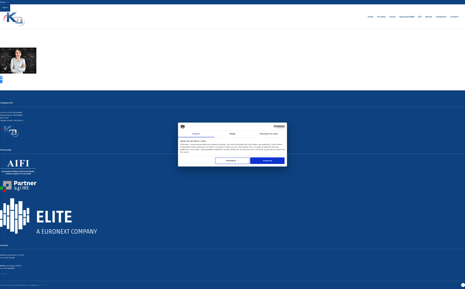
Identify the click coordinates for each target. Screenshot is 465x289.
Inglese (5, 7)
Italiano (3, 2)
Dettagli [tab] (232, 134)
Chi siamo (381, 16)
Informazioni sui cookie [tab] (269, 134)
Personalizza (231, 160)
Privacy (43, 285)
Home (370, 16)
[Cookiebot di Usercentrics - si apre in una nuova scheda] (274, 126)
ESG (420, 16)
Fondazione (441, 16)
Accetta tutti (267, 160)
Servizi (392, 16)
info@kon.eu (4, 274)
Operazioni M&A (407, 16)
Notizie (428, 16)
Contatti (454, 16)
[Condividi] (232, 82)
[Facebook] (232, 77)
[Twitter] (232, 79)
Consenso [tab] (196, 134)
